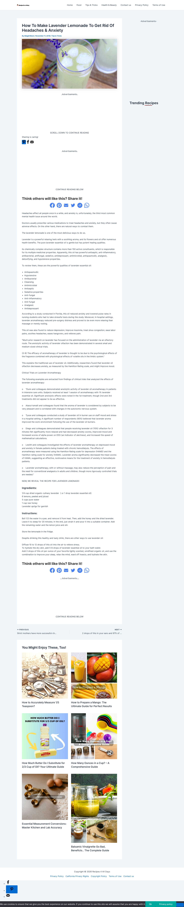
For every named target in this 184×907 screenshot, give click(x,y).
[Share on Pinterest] (59, 205)
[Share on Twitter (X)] (72, 205)
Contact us (126, 5)
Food (79, 5)
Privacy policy (165, 904)
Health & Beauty (109, 5)
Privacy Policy (141, 5)
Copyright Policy (99, 876)
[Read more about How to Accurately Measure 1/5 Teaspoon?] (45, 675)
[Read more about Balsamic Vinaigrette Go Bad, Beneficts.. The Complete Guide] (94, 808)
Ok (150, 904)
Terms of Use (158, 5)
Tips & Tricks (91, 5)
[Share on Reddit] (79, 205)
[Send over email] (32, 143)
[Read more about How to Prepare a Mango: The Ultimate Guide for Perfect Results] (94, 675)
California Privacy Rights (77, 876)
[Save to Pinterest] (24, 142)
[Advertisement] (69, 113)
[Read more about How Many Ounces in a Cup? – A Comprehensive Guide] (94, 736)
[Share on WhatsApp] (86, 205)
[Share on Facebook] (28, 143)
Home (70, 5)
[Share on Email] (66, 205)
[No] (180, 905)
